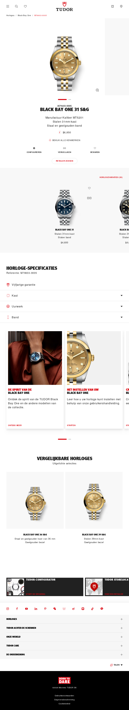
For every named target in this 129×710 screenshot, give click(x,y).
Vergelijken (64, 152)
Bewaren (95, 152)
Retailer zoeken (64, 161)
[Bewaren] (90, 188)
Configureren (34, 152)
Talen (117, 665)
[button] (16, 6)
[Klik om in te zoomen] (64, 57)
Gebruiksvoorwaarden (64, 695)
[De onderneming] (64, 654)
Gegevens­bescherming (64, 699)
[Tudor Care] (64, 645)
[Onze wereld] (64, 637)
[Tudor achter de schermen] (64, 628)
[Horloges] (64, 619)
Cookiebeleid (64, 703)
